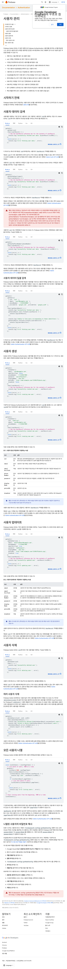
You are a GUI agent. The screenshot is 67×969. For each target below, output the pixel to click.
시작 (60, 24)
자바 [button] (14, 123)
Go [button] (26, 123)
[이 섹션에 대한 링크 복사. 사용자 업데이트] (23, 523)
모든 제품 (4, 953)
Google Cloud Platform (8, 951)
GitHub (4, 928)
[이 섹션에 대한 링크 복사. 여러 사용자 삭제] (21, 694)
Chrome (4, 945)
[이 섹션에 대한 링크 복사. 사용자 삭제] (18, 645)
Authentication (24, 7)
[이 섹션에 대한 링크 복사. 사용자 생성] (18, 351)
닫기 (52, 24)
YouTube (26, 925)
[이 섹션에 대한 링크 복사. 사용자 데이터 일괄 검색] (27, 278)
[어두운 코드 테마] (59, 126)
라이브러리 (5, 925)
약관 (3, 960)
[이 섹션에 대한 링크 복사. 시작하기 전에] (21, 98)
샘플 (3, 922)
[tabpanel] (33, 137)
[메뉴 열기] (3, 2)
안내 (3, 917)
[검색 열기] (42, 2)
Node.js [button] (7, 123)
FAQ (46, 928)
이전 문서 (47, 931)
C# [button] (31, 123)
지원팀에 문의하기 (50, 917)
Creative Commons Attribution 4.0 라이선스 (35, 901)
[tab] (7, 123)
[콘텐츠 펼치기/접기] (15, 24)
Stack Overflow (49, 920)
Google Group (49, 922)
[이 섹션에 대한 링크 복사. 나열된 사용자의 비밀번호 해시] (34, 824)
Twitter (25, 922)
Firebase (5, 14)
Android (4, 942)
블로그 (25, 917)
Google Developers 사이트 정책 (45, 902)
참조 (3, 920)
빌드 (32, 14)
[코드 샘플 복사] (62, 126)
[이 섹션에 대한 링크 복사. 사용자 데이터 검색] (26, 112)
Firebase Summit (28, 920)
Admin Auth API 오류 (52, 157)
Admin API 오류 (20, 344)
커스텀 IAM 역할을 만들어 (18, 842)
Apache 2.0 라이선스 (9, 902)
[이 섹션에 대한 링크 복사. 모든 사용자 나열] (24, 750)
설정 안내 (26, 105)
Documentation (8, 7)
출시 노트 (47, 925)
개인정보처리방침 (10, 960)
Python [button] (20, 123)
